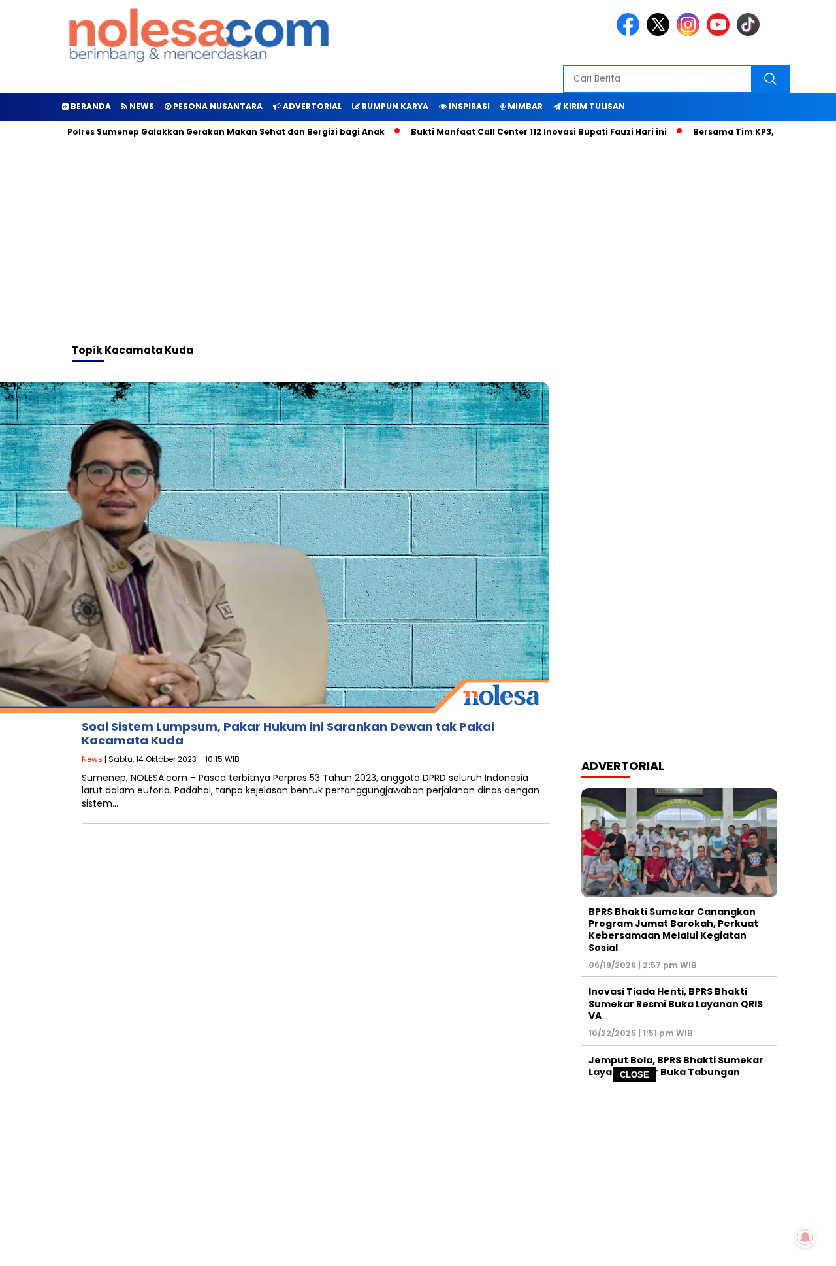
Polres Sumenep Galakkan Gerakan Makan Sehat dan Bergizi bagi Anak (198, 131)
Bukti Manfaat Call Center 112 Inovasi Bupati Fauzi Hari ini (511, 131)
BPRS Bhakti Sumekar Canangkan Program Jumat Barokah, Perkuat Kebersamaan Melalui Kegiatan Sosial (673, 929)
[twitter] (660, 33)
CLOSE (634, 1075)
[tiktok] (750, 33)
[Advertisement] (418, 1174)
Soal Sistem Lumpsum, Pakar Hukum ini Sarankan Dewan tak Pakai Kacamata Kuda (288, 733)
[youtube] (720, 33)
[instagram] (690, 33)
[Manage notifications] (805, 1237)
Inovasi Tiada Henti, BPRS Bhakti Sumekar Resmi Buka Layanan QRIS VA (675, 1003)
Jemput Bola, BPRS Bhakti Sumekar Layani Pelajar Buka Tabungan (676, 1066)
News (92, 759)
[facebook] (630, 33)
